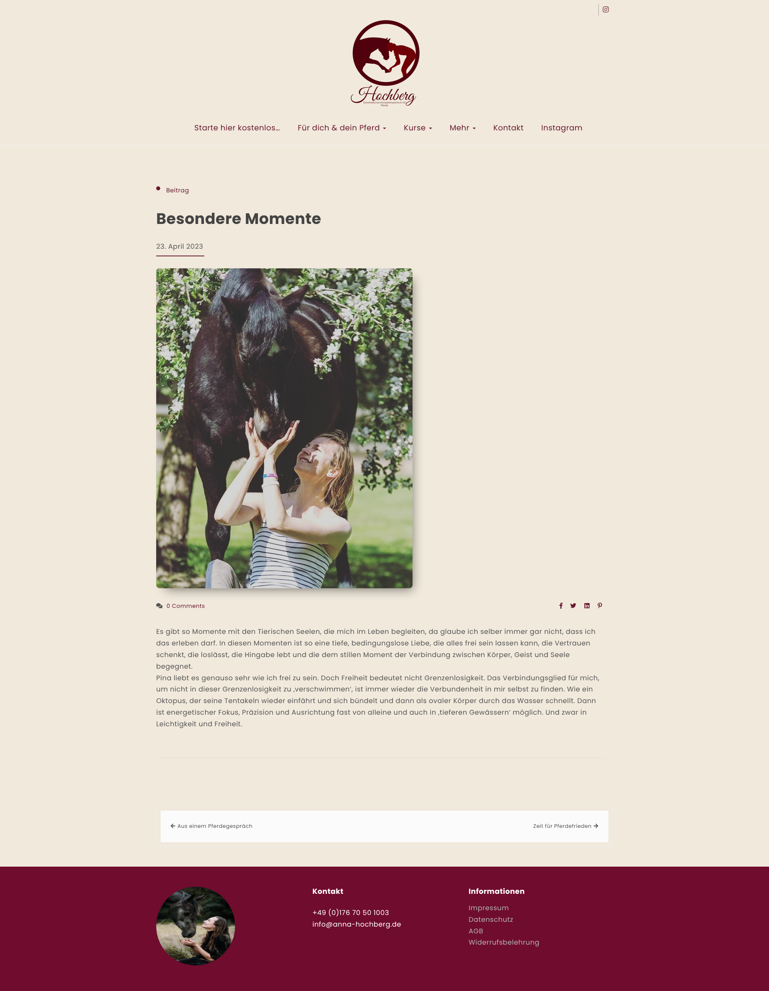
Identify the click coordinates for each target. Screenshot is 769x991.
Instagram (561, 127)
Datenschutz (491, 919)
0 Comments (186, 606)
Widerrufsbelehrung (504, 942)
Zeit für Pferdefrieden (562, 826)
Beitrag (177, 190)
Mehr (461, 127)
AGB (476, 931)
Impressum (489, 908)
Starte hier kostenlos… (237, 127)
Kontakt (508, 127)
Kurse (416, 127)
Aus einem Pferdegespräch (215, 826)
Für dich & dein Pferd (340, 127)
